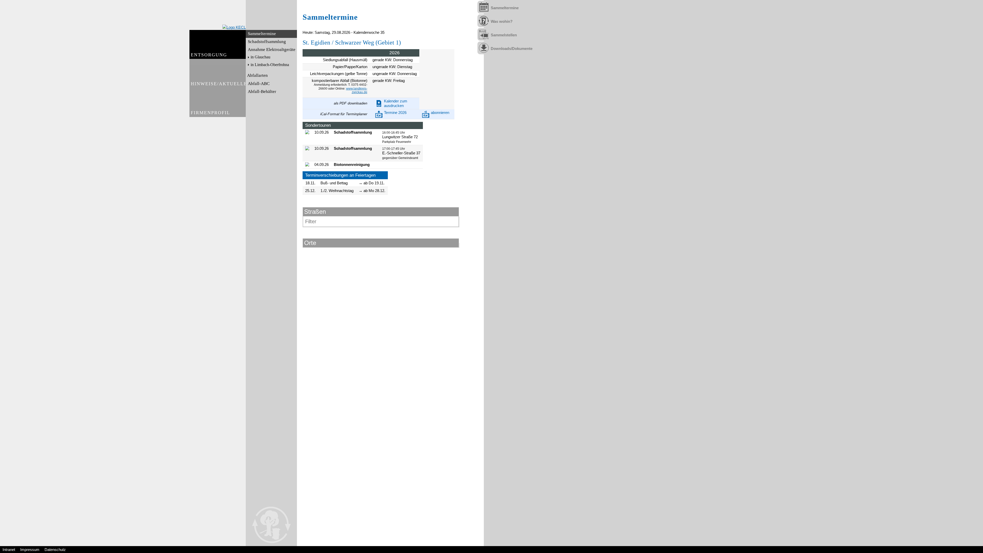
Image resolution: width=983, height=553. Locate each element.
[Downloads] (483, 47)
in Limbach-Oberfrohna (270, 64)
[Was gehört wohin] (483, 20)
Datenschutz (55, 549)
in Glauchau (260, 57)
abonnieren (440, 112)
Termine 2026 (395, 112)
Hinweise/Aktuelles (218, 83)
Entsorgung (209, 54)
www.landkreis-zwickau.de (356, 90)
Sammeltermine (262, 33)
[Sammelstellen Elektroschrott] (483, 34)
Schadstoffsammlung (267, 41)
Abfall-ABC (259, 83)
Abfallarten (257, 75)
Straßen (315, 211)
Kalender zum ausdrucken (395, 103)
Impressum (29, 549)
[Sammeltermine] (483, 7)
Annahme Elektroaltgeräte (271, 49)
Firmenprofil (210, 112)
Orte (310, 242)
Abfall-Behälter (262, 91)
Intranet (9, 549)
